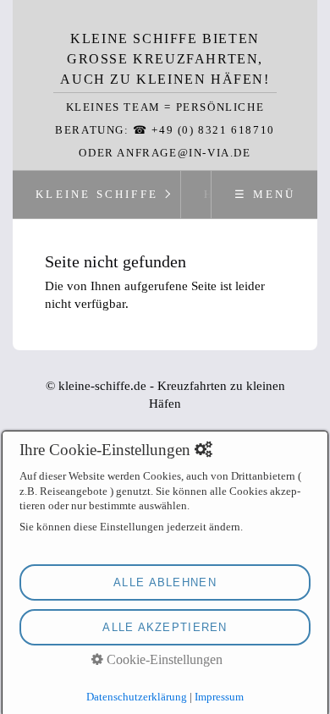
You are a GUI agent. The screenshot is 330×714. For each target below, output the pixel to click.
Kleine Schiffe (97, 194)
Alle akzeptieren (164, 627)
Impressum (219, 696)
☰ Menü (264, 194)
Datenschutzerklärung (136, 696)
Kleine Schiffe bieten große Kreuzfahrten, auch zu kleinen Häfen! (164, 58)
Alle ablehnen (165, 582)
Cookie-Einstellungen (163, 659)
